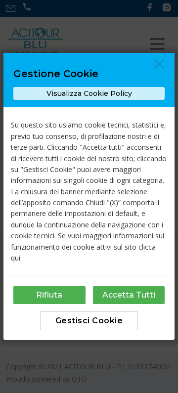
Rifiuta (49, 295)
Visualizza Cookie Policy (89, 93)
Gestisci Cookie (89, 320)
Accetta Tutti (128, 295)
